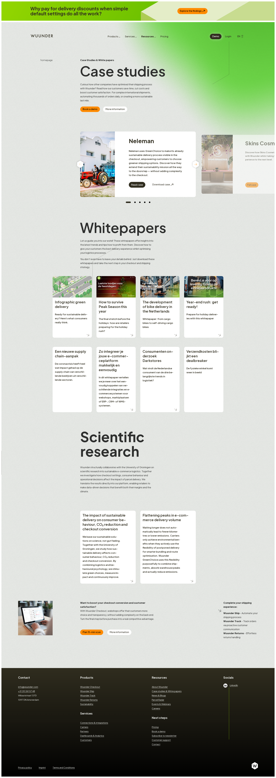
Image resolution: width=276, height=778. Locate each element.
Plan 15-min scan (92, 632)
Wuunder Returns (89, 699)
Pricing (155, 727)
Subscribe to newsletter (164, 735)
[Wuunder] (41, 35)
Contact (24, 677)
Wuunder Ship (87, 691)
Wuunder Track (87, 695)
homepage (47, 60)
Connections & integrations (94, 722)
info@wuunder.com (28, 686)
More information (115, 109)
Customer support (161, 740)
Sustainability (86, 704)
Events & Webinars (161, 704)
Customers (86, 740)
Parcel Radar (158, 699)
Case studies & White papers (167, 691)
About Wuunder (160, 686)
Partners (84, 731)
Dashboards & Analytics (92, 735)
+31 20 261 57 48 (26, 691)
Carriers (84, 727)
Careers (156, 708)
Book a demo (90, 109)
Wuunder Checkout (90, 686)
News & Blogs (159, 695)
